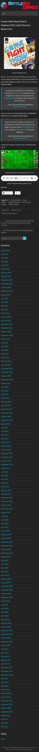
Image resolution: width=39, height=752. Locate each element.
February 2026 (6, 273)
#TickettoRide (17, 93)
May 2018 (4, 612)
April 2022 (5, 439)
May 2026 (4, 261)
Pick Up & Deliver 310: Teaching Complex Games (17, 231)
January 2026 (6, 276)
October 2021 (6, 461)
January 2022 (6, 450)
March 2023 (5, 398)
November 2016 (7, 671)
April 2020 (5, 527)
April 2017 (5, 653)
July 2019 (4, 560)
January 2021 (6, 494)
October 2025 (6, 287)
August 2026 (5, 250)
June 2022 (4, 431)
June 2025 (4, 302)
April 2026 (5, 265)
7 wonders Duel (15, 200)
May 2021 (4, 479)
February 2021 (6, 490)
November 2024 (7, 328)
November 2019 (7, 546)
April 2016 (5, 686)
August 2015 (5, 715)
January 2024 (6, 365)
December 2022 (6, 409)
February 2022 (6, 446)
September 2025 (7, 291)
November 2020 (7, 501)
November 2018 (7, 590)
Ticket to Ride (13, 204)
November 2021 (7, 457)
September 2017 (7, 642)
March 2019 (5, 575)
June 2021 (4, 475)
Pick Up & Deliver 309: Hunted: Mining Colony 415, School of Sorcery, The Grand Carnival (17, 223)
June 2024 (4, 346)
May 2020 (4, 523)
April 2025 (5, 309)
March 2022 (5, 442)
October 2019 (6, 549)
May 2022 (4, 435)
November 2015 (7, 704)
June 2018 (4, 608)
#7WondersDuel (20, 130)
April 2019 (5, 571)
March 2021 (5, 487)
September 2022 (7, 420)
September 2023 (7, 380)
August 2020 (5, 512)
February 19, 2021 (19, 107)
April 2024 (5, 354)
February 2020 (6, 535)
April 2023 (5, 394)
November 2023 (7, 372)
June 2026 (4, 258)
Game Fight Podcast (10, 213)
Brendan (6, 210)
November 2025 (7, 284)
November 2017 (7, 634)
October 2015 (6, 708)
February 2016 (6, 693)
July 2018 (4, 605)
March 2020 (5, 531)
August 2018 (5, 601)
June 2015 (4, 723)
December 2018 (6, 586)
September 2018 (7, 597)
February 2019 (6, 579)
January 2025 (6, 320)
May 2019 (4, 568)
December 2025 (6, 280)
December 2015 (6, 701)
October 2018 (6, 594)
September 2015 (7, 712)
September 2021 (7, 464)
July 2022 (4, 428)
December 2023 (6, 368)
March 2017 (5, 656)
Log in (3, 739)
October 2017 (6, 638)
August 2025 (5, 295)
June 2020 (4, 520)
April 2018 (5, 616)
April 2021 (5, 483)
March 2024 (5, 357)
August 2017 (5, 645)
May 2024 (4, 350)
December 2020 (6, 498)
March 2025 (5, 313)
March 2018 (5, 619)
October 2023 (6, 376)
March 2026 (5, 269)
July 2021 (4, 472)
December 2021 (6, 453)
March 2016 (5, 690)
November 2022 (7, 413)
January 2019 (6, 583)
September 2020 (7, 509)
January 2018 (6, 627)
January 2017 (6, 664)
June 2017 (4, 649)
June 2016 (4, 682)
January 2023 (6, 405)
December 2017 (6, 630)
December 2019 (6, 542)
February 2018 (6, 623)
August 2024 (5, 339)
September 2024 (7, 335)
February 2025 (6, 317)
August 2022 (5, 424)
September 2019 (7, 553)
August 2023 (5, 383)
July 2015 (4, 719)
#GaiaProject (9, 98)
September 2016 (7, 675)
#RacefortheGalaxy (28, 127)
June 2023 (4, 387)
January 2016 (6, 697)
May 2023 (4, 391)
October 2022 (6, 416)
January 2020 (6, 538)
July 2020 (4, 516)
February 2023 (6, 402)
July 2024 (4, 343)
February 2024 (6, 361)
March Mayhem (14, 202)
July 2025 (4, 298)
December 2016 (6, 667)
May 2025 (4, 306)
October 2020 (6, 505)
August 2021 (5, 468)
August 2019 (5, 557)
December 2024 (6, 324)
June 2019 (4, 564)
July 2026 (4, 254)
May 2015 (4, 726)
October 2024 (6, 332)
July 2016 (4, 678)
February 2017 (6, 660)
